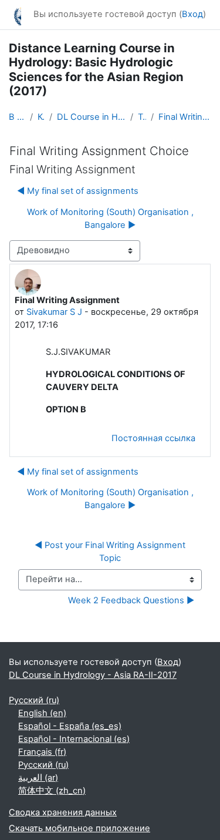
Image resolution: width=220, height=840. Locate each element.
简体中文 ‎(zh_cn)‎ (52, 790)
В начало (17, 117)
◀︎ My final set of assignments (77, 191)
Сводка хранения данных (63, 812)
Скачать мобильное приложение (79, 828)
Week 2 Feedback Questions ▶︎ (131, 600)
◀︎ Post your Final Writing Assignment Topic (111, 551)
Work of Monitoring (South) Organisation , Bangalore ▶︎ (110, 218)
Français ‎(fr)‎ (42, 752)
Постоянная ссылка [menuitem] (153, 438)
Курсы (41, 117)
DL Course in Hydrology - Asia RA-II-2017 (91, 117)
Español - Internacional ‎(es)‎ (74, 739)
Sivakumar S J (54, 312)
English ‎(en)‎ (42, 713)
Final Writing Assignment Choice (184, 117)
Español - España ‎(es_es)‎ (69, 726)
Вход (192, 14)
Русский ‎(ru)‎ (34, 700)
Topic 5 (142, 117)
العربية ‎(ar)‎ (38, 777)
